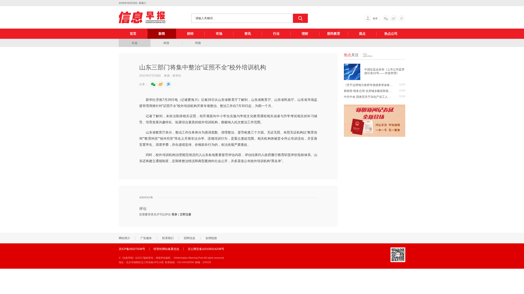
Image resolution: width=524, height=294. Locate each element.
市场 (219, 33)
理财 (305, 33)
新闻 (161, 33)
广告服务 (146, 238)
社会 (135, 43)
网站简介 (124, 238)
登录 (375, 18)
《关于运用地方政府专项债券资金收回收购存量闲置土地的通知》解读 (368, 85)
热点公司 (391, 33)
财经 (190, 33)
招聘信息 (189, 238)
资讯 (247, 33)
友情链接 (211, 238)
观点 (362, 33)
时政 (198, 43)
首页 (133, 33)
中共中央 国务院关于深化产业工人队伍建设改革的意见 (368, 96)
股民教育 (333, 33)
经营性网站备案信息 (166, 249)
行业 (276, 33)
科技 (166, 43)
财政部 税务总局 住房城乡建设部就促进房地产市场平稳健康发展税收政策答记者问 (368, 90)
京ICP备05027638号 (132, 249)
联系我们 (168, 238)
